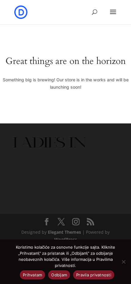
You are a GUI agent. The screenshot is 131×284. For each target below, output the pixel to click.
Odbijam (59, 274)
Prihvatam (32, 274)
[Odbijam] (123, 262)
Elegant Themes (64, 232)
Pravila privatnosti (93, 274)
